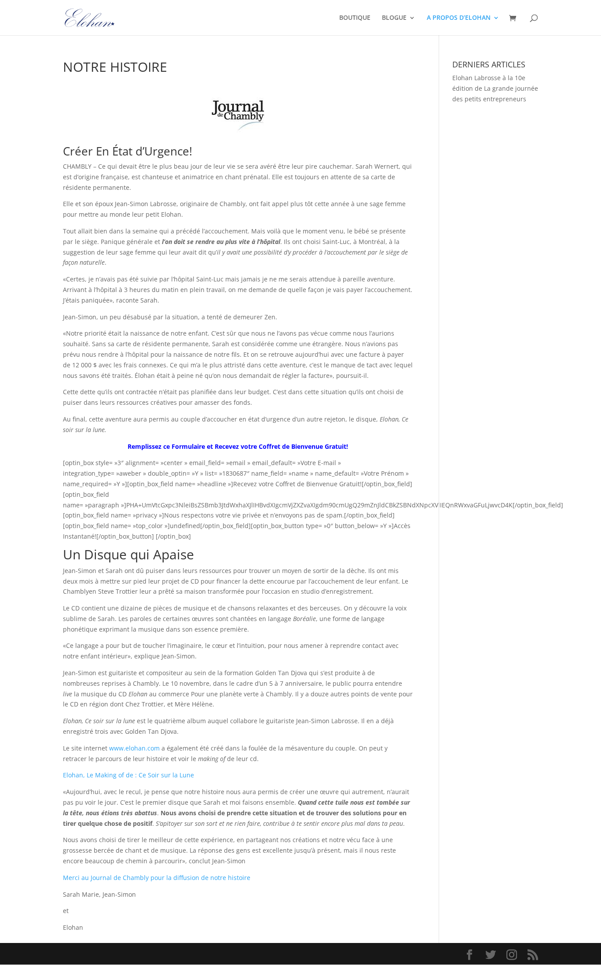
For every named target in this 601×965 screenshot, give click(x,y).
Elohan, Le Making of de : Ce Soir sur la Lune (128, 775)
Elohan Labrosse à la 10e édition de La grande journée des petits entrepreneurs (495, 88)
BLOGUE (394, 18)
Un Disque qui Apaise (128, 554)
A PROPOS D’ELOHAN (459, 18)
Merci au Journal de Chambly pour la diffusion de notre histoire (156, 877)
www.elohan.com (134, 748)
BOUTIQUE (354, 18)
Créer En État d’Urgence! (127, 151)
